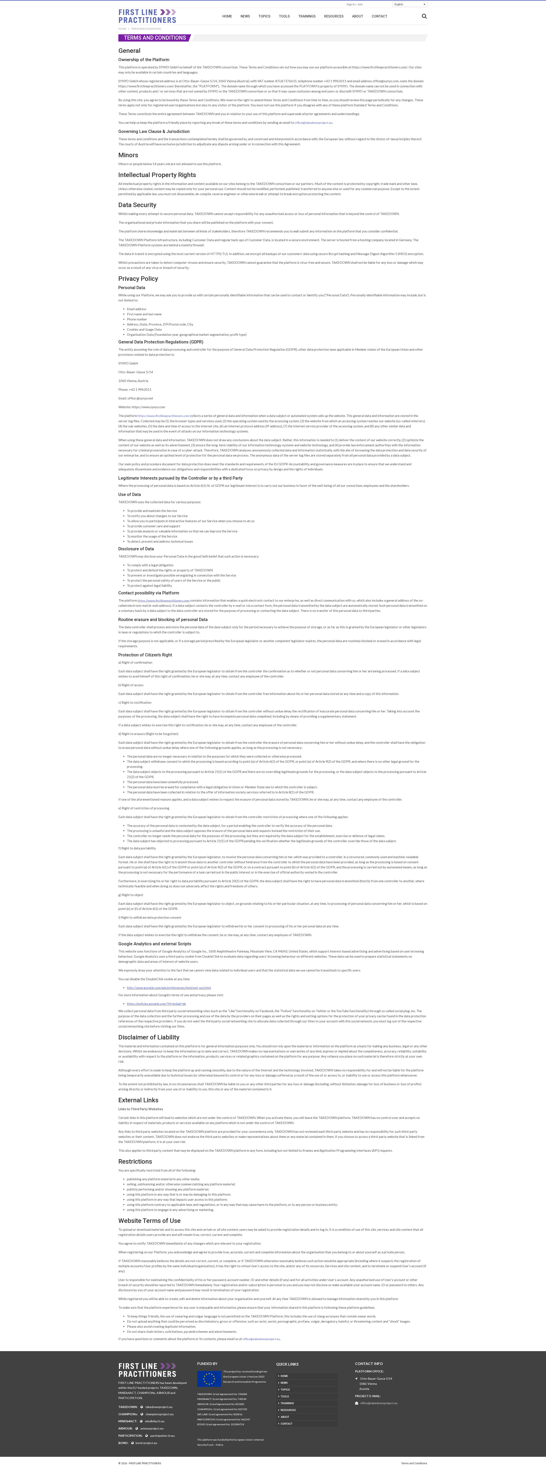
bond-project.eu (146, 1443)
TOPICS (264, 16)
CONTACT (379, 16)
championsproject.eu (160, 1414)
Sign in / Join (355, 4)
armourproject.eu (152, 1428)
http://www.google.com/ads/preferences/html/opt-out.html (169, 988)
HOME (227, 16)
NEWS (245, 16)
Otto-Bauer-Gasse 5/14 (376, 1378)
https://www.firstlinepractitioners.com (163, 416)
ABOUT (357, 16)
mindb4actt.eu (154, 1421)
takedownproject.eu (159, 1407)
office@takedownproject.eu (313, 122)
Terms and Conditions (414, 1463)
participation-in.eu (162, 1435)
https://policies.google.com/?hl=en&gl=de (156, 1004)
